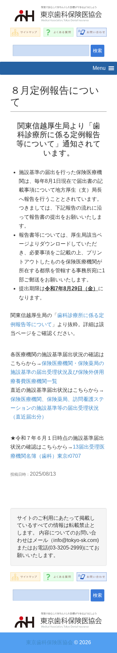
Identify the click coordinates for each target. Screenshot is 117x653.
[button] (99, 68)
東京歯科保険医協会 (49, 642)
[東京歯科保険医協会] (58, 14)
